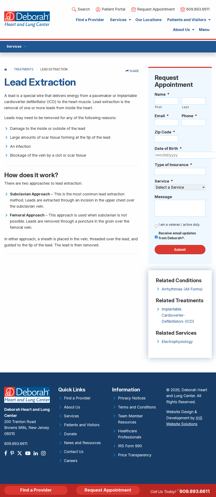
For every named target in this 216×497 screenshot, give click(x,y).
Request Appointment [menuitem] (155, 9)
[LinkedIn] (36, 453)
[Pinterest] (12, 453)
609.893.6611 (15, 443)
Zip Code (165, 132)
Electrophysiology (177, 341)
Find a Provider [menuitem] (90, 19)
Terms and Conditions (137, 407)
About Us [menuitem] (181, 29)
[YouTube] (28, 453)
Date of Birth (168, 148)
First (158, 107)
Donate (70, 434)
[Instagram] (44, 453)
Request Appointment (108, 490)
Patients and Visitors (82, 425)
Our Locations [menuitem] (148, 19)
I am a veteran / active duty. (179, 225)
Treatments (24, 69)
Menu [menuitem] (204, 29)
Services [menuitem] (118, 19)
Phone (189, 116)
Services (71, 416)
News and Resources (82, 443)
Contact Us (74, 451)
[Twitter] (20, 453)
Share (134, 71)
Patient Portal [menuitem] (113, 9)
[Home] (5, 69)
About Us (72, 407)
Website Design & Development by (184, 418)
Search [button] (83, 9)
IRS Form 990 (130, 446)
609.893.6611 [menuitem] (197, 9)
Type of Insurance (173, 165)
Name (162, 94)
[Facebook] (6, 453)
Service (164, 181)
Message (163, 197)
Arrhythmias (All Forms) (182, 289)
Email (162, 116)
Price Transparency (134, 455)
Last (185, 107)
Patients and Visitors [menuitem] (186, 19)
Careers (70, 460)
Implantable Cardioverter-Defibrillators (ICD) (178, 315)
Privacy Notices (132, 398)
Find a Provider (77, 398)
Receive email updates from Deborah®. (177, 235)
